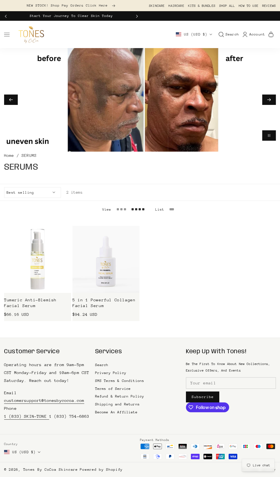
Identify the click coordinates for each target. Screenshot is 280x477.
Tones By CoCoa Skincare (50, 469)
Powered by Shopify (101, 469)
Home (9, 155)
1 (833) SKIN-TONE (26, 416)
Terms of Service (113, 389)
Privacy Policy (110, 373)
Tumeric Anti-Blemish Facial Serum (30, 303)
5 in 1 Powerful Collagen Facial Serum (103, 303)
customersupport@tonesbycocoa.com (44, 400)
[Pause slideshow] (269, 135)
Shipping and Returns (117, 404)
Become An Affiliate (116, 412)
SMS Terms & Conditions (119, 381)
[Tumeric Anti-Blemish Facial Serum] (37, 259)
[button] (7, 16)
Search (102, 365)
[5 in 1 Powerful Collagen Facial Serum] (105, 259)
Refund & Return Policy (119, 396)
